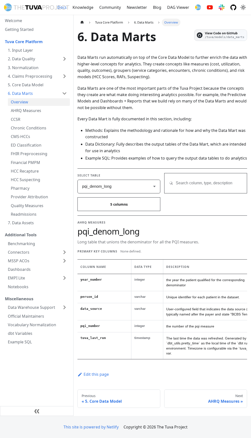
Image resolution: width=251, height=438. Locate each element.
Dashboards (19, 269)
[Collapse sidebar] (37, 411)
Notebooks (18, 286)
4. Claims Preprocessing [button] (30, 76)
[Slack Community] (221, 7)
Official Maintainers (26, 316)
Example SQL (20, 342)
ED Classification (26, 145)
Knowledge (83, 7)
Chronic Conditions (28, 128)
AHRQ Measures (26, 110)
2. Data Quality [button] (21, 59)
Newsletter (137, 7)
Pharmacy (20, 188)
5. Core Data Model (25, 85)
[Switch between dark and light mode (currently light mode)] (243, 7)
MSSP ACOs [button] (18, 260)
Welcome (13, 20)
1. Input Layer (20, 50)
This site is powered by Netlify (91, 427)
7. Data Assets (21, 222)
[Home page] (82, 22)
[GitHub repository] (233, 7)
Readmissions (24, 214)
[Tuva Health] (198, 7)
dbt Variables (20, 333)
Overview (19, 102)
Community (110, 7)
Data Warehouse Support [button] (31, 307)
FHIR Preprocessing (29, 153)
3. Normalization (23, 67)
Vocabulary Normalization (32, 324)
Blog (157, 7)
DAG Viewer (178, 7)
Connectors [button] (18, 252)
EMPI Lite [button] (16, 278)
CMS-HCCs (20, 136)
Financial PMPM (25, 162)
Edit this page (96, 374)
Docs (62, 7)
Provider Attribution (29, 197)
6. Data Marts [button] (20, 93)
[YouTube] (210, 7)
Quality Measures (27, 205)
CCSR (15, 119)
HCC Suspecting (25, 179)
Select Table (88, 175)
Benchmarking (21, 243)
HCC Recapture (25, 171)
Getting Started (19, 29)
